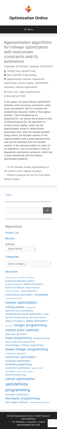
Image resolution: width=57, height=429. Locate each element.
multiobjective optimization (15, 353)
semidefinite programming (17, 387)
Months (10, 238)
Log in (8, 194)
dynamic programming (16, 317)
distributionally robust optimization (23, 314)
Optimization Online (28, 18)
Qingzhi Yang (28, 71)
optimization (10, 371)
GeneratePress (28, 419)
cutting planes (14, 307)
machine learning (41, 338)
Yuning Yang (13, 71)
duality (46, 314)
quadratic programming (15, 375)
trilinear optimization (26, 87)
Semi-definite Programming (21, 75)
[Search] (47, 210)
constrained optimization (13, 298)
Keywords (11, 271)
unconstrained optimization (39, 402)
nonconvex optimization (20, 357)
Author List (12, 232)
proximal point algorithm (25, 371)
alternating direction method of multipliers (19, 278)
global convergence (15, 321)
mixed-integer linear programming (19, 342)
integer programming (30, 325)
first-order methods (37, 317)
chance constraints (12, 291)
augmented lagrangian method (19, 281)
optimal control (37, 368)
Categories (12, 256)
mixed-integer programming (26, 349)
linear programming (18, 338)
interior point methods (22, 330)
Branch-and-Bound (14, 287)
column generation (29, 291)
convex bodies (26, 83)
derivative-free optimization (19, 310)
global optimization (37, 320)
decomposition (30, 307)
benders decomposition (13, 284)
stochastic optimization (17, 394)
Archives (9, 244)
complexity (41, 294)
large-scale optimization (16, 334)
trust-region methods (16, 402)
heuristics (8, 326)
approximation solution (19, 79)
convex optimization (21, 302)
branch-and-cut (32, 287)
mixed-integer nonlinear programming (24, 345)
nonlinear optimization (18, 360)
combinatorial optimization (19, 294)
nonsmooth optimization (17, 368)
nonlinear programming (18, 364)
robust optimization (20, 379)
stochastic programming (22, 398)
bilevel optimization (33, 284)
